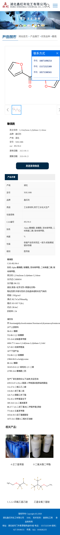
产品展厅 (34, 36)
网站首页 (23, 36)
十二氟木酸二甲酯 (42, 464)
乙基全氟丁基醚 (42, 502)
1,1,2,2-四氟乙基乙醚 (17, 502)
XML (29, 518)
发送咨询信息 (32, 166)
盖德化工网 (48, 518)
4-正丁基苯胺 (17, 464)
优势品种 (45, 36)
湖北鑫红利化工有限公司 (13, 518)
